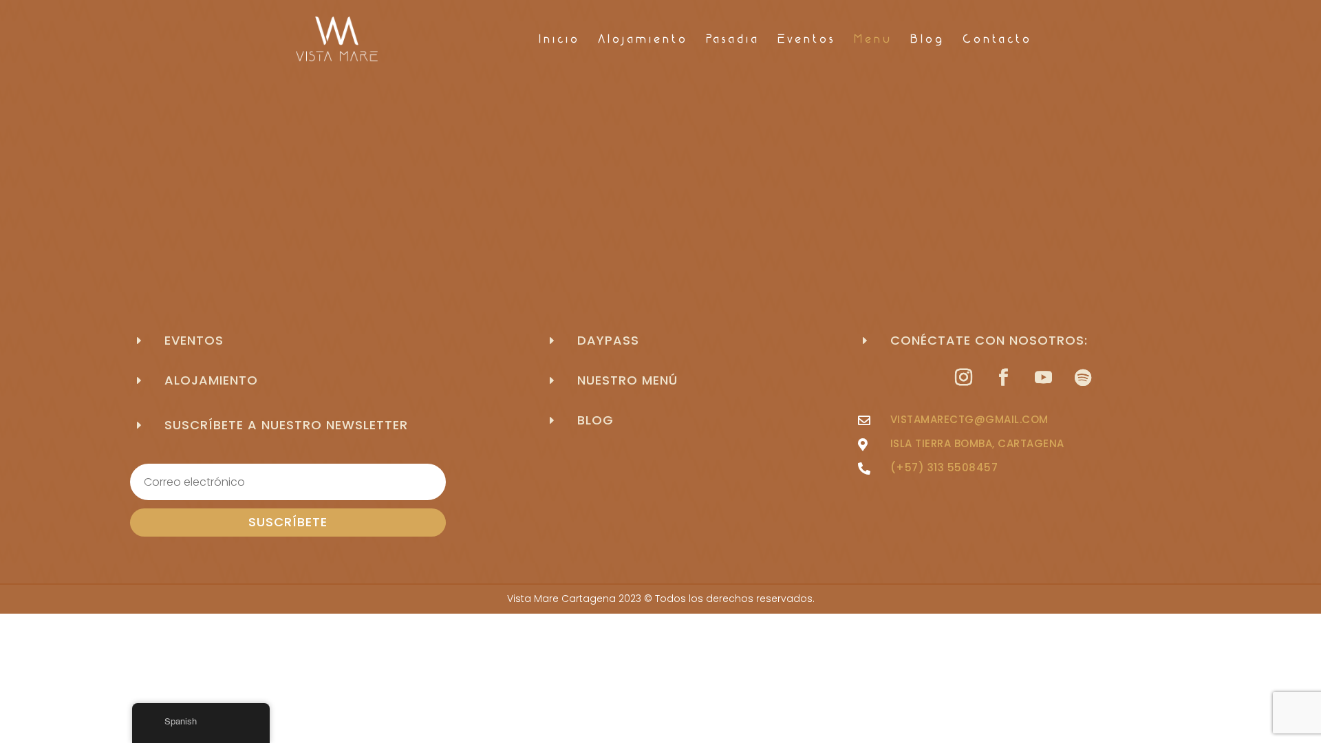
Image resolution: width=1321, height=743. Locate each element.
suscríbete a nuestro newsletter (286, 424)
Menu (873, 39)
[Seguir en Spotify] (1083, 377)
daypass (608, 340)
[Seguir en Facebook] (1003, 377)
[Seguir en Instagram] (963, 377)
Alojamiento (643, 39)
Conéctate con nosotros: (989, 340)
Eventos (806, 39)
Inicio (559, 39)
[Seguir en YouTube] (1043, 377)
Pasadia (733, 39)
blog (595, 420)
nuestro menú (627, 380)
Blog (927, 39)
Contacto (997, 39)
